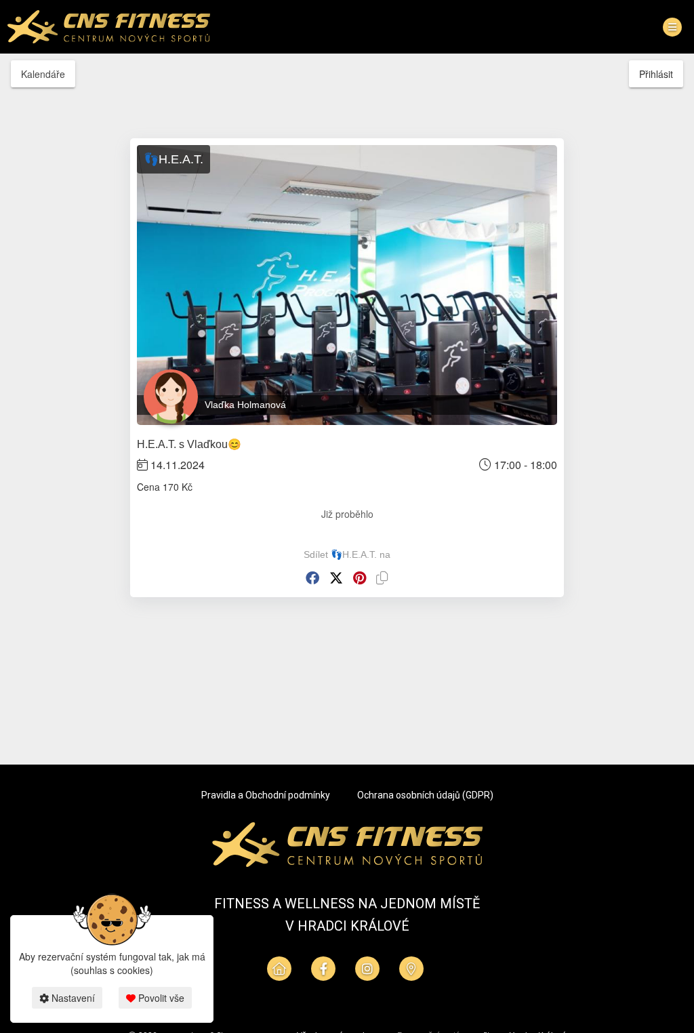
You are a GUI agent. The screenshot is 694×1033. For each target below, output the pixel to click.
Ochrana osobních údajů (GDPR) (425, 795)
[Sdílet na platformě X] (336, 578)
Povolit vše (160, 998)
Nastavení (72, 998)
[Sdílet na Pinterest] (359, 578)
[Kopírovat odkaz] (382, 578)
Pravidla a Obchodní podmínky (265, 795)
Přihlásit (656, 74)
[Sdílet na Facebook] (312, 578)
